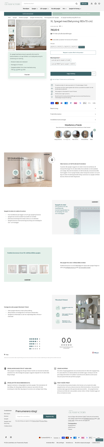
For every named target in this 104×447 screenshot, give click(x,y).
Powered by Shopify (22, 442)
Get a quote (99, 439)
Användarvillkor (50, 442)
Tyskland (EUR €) (45, 437)
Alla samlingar (60, 442)
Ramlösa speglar (23, 17)
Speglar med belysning (36, 17)
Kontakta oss (69, 442)
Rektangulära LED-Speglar (51, 17)
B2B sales (84, 3)
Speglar (15, 17)
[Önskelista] (99, 3)
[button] (28, 14)
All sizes (52, 43)
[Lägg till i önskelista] (94, 74)
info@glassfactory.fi (70, 267)
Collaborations (96, 442)
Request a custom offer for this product (73, 52)
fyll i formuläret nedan (84, 267)
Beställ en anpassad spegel (82, 442)
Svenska (56, 438)
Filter (7, 354)
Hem (9, 17)
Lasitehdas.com (12, 442)
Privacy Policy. (43, 421)
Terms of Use (35, 421)
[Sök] (77, 4)
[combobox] (50, 4)
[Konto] (92, 4)
